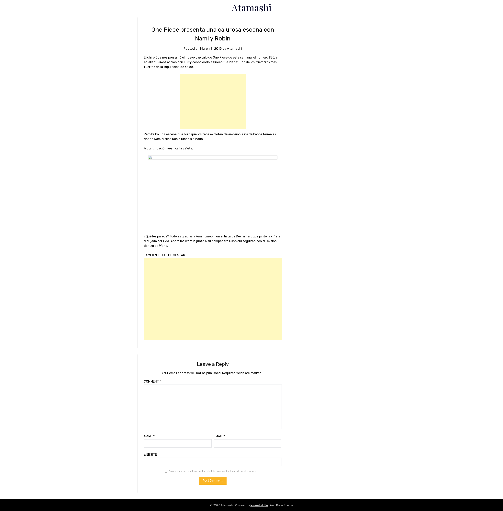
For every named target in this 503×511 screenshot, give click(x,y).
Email (219, 436)
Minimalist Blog (260, 505)
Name (149, 436)
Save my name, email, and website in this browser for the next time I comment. (213, 471)
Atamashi (252, 7)
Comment (152, 381)
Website (150, 454)
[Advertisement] (213, 101)
